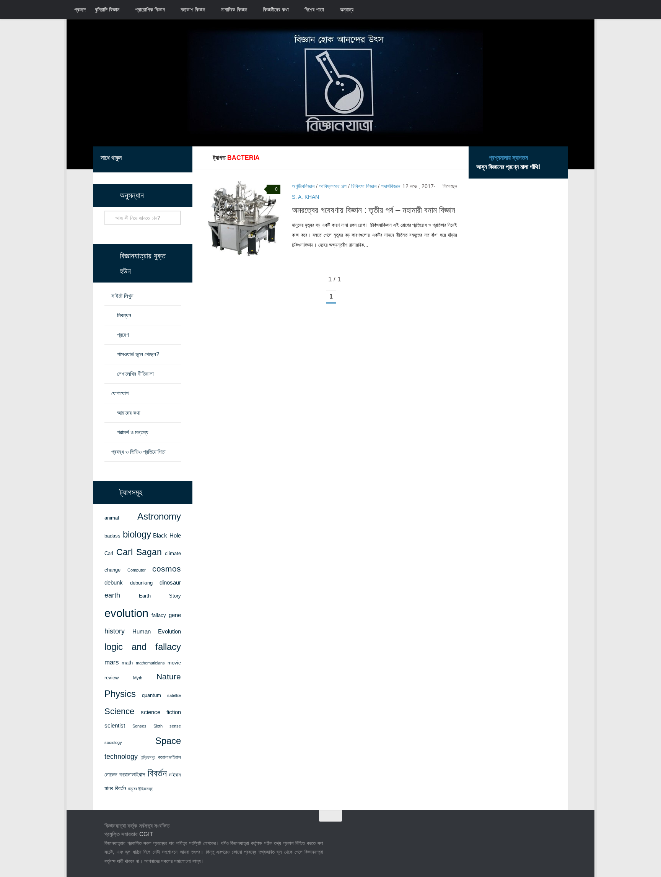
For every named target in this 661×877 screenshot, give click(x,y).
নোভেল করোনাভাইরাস (124, 774)
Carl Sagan (139, 552)
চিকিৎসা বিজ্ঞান (363, 186)
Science (119, 711)
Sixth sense (167, 726)
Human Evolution (156, 632)
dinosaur (170, 583)
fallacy (158, 615)
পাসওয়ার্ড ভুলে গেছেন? (138, 354)
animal (111, 518)
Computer (136, 570)
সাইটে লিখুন (122, 295)
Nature (168, 676)
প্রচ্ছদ (80, 9)
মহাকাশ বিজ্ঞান (193, 9)
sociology (113, 742)
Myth (137, 678)
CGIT (146, 834)
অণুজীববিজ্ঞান (303, 186)
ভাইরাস (175, 775)
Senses (139, 726)
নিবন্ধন (124, 315)
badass (112, 536)
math (127, 663)
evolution (126, 613)
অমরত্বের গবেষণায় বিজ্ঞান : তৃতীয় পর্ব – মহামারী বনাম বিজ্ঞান (373, 210)
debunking (141, 583)
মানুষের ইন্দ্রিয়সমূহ (140, 788)
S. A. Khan (305, 197)
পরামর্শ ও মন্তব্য (132, 432)
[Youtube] (180, 159)
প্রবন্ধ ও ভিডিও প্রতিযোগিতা (138, 451)
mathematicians (150, 663)
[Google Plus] (168, 159)
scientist (114, 726)
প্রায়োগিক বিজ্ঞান (150, 9)
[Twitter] (155, 159)
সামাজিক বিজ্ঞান (234, 9)
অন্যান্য (346, 9)
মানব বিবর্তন (115, 788)
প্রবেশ (123, 334)
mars (111, 662)
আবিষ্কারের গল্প (333, 186)
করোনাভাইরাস (169, 757)
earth (112, 595)
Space (168, 741)
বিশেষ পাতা (314, 9)
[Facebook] (143, 159)
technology (121, 756)
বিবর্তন (157, 773)
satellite (174, 695)
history (114, 631)
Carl (108, 553)
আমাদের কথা (128, 412)
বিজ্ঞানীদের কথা (276, 9)
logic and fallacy (142, 647)
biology (137, 534)
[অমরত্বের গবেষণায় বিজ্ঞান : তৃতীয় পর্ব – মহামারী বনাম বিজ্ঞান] (242, 219)
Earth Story (160, 596)
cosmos (166, 568)
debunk (113, 583)
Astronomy (159, 516)
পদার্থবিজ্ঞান (390, 186)
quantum (151, 695)
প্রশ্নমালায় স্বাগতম (508, 157)
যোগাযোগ (120, 393)
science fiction (161, 712)
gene (175, 615)
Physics (120, 694)
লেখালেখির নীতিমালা (135, 373)
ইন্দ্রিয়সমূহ (148, 757)
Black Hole (167, 536)
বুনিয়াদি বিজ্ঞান (107, 9)
